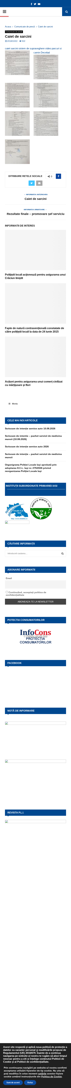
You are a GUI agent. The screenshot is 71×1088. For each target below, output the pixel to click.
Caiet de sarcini (36, 198)
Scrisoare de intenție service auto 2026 (27, 446)
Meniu (15, 404)
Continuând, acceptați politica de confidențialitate (26, 593)
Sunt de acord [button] (12, 1082)
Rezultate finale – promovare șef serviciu (35, 214)
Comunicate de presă (14, 32)
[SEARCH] (62, 553)
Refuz (30, 1082)
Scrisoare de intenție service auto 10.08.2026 (30, 428)
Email (9, 578)
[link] (42, 1073)
